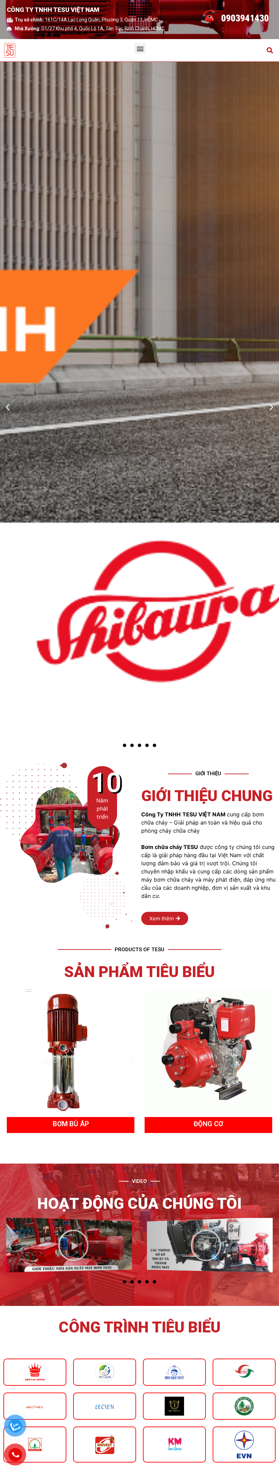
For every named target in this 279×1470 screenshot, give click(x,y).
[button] (140, 48)
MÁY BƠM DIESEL (208, 1124)
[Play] (69, 1245)
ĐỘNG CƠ (70, 1124)
